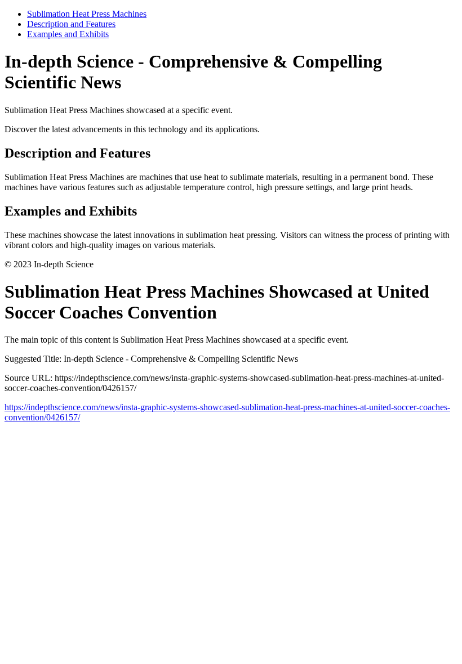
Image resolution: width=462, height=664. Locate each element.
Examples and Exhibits (68, 34)
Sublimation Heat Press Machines (86, 14)
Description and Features (71, 24)
